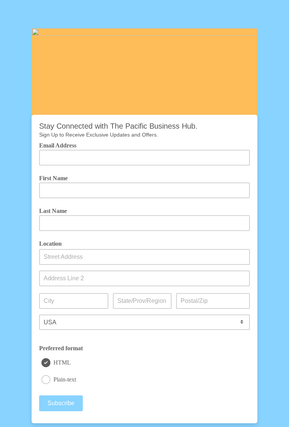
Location (50, 244)
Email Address (60, 145)
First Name (53, 178)
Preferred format (61, 348)
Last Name (53, 211)
